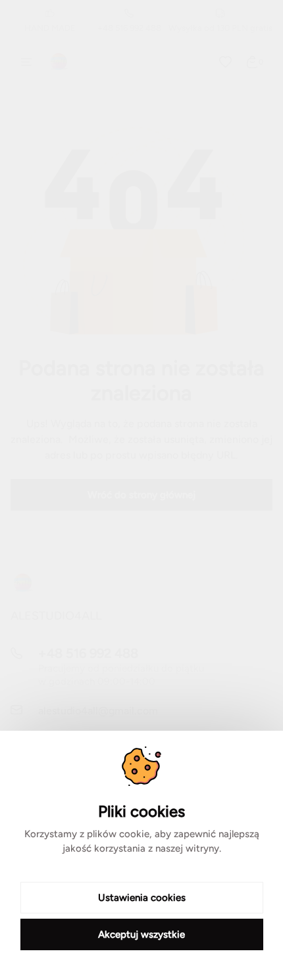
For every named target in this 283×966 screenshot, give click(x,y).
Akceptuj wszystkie (141, 934)
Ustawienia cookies (142, 898)
